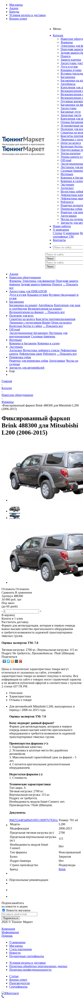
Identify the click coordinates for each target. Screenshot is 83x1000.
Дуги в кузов (69, 66)
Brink (62, 869)
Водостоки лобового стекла (41, 350)
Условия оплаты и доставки (27, 962)
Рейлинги (67, 202)
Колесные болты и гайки (25, 326)
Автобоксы (68, 84)
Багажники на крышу (23, 305)
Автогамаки (69, 215)
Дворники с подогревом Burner (30, 322)
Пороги (66, 56)
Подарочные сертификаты (26, 956)
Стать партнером (20, 949)
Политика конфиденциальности (30, 969)
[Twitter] (8, 661)
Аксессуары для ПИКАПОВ (28, 291)
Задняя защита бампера (36, 284)
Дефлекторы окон (30, 353)
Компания (8, 928)
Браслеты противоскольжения (55, 319)
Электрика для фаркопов (38, 281)
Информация (10, 932)
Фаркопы (67, 42)
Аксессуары (68, 108)
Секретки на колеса (22, 319)
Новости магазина (17, 910)
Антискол (67, 188)
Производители (19, 983)
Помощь (7, 935)
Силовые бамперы (43, 336)
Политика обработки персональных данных (38, 966)
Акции (13, 274)
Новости (15, 952)
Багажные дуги (71, 111)
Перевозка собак (71, 208)
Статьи (57, 233)
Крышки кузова (71, 70)
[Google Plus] (21, 661)
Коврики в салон (72, 181)
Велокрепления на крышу (45, 308)
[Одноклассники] (12, 661)
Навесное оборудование (25, 277)
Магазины (16, 945)
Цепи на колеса (71, 143)
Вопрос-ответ (18, 979)
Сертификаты (18, 986)
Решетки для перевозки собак (28, 360)
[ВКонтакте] (4, 661)
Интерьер (67, 174)
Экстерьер (67, 184)
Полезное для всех (21, 315)
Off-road (66, 160)
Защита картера (71, 59)
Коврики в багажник (23, 343)
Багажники (68, 77)
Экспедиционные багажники (28, 333)
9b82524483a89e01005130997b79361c (33, 820)
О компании (71, 233)
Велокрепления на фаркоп (26, 312)
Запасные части (71, 115)
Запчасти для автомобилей (26, 367)
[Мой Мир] (16, 661)
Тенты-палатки (70, 153)
